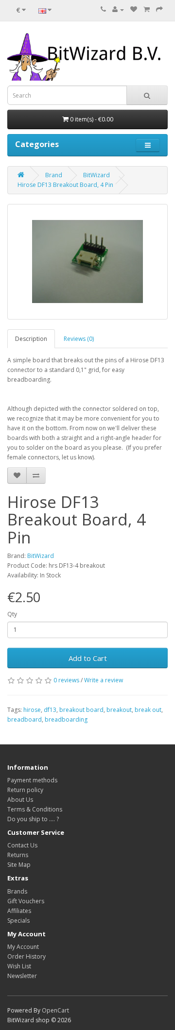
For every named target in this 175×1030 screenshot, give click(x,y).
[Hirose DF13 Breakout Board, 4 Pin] (87, 262)
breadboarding (66, 719)
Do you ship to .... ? (33, 819)
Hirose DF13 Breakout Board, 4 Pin (65, 185)
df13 (50, 710)
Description (31, 339)
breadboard (24, 719)
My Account (23, 947)
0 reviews (66, 680)
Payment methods (32, 780)
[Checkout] (159, 9)
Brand (53, 175)
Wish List (19, 966)
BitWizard (96, 175)
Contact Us (22, 845)
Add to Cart (88, 658)
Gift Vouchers (25, 901)
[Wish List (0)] (133, 9)
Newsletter (22, 976)
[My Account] (118, 9)
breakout (119, 710)
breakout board (81, 710)
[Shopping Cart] (146, 9)
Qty (12, 614)
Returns (17, 855)
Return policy (25, 790)
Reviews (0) (79, 339)
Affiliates (19, 911)
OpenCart (55, 1010)
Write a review (103, 680)
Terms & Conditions (34, 809)
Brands (17, 891)
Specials (18, 920)
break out (148, 710)
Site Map (19, 865)
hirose (32, 710)
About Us (20, 799)
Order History (26, 956)
